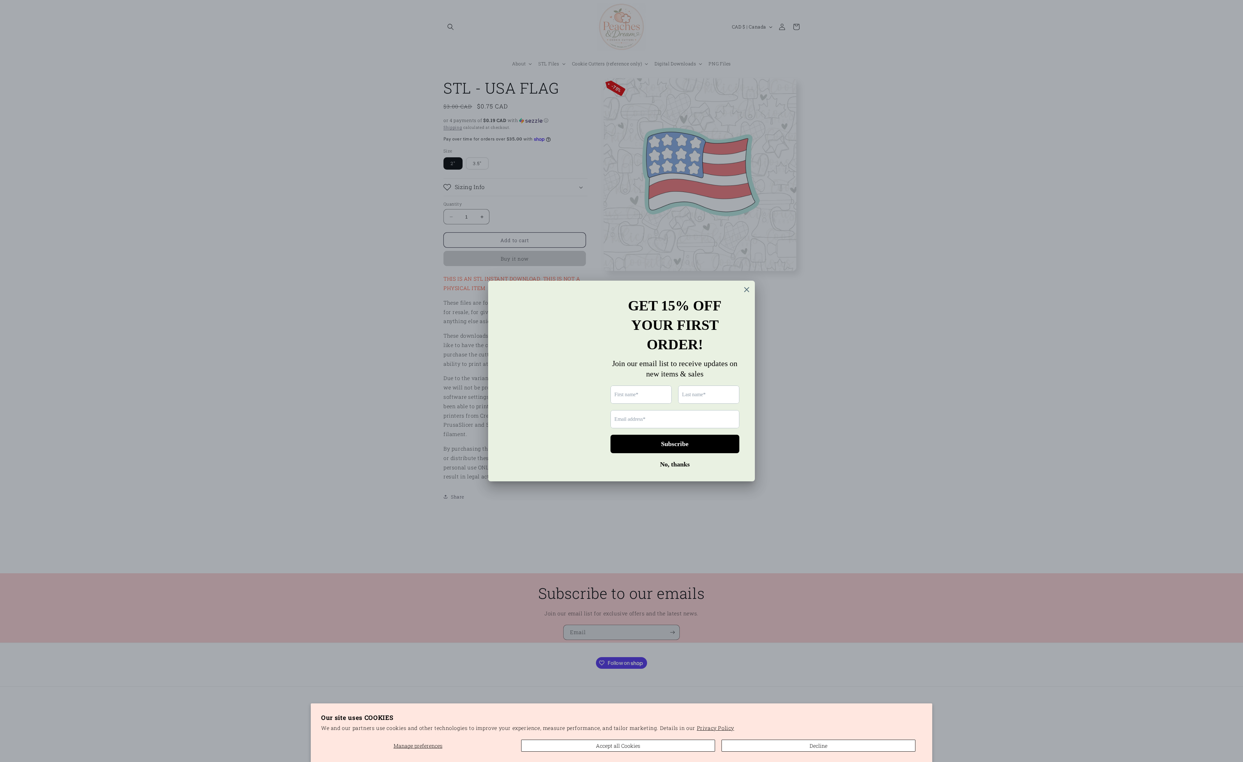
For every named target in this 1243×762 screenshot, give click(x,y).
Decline (818, 745)
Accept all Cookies (618, 745)
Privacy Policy (715, 727)
